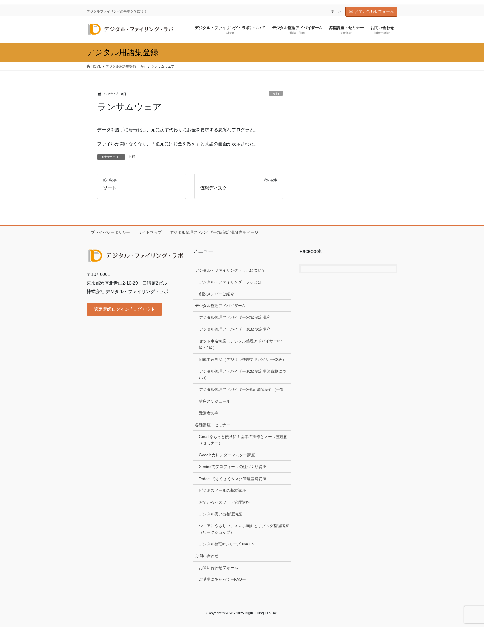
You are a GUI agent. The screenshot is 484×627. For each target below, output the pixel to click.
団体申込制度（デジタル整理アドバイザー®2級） (242, 359)
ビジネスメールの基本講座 (222, 490)
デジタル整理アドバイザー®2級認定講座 (235, 317)
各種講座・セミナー (212, 425)
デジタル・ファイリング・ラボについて (230, 270)
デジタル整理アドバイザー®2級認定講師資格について (242, 374)
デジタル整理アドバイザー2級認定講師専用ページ (214, 232)
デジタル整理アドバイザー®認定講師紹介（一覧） (243, 389)
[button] (124, 309)
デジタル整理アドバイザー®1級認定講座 (235, 329)
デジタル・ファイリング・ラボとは (230, 282)
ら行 (276, 93)
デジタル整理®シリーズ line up (226, 544)
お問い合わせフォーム (374, 11)
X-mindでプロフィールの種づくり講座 (232, 466)
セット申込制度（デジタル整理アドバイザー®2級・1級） (240, 344)
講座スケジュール (214, 401)
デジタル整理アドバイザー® (220, 305)
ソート (110, 188)
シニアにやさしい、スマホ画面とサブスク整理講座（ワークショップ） (244, 529)
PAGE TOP (467, 603)
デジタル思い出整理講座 (220, 514)
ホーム (336, 11)
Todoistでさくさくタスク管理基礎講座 (232, 478)
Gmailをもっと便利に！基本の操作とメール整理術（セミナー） (243, 439)
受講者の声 (208, 413)
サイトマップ (150, 232)
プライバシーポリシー (110, 232)
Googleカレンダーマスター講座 (227, 455)
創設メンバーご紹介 (216, 294)
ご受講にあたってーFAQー (222, 579)
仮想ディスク (213, 188)
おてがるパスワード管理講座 (224, 502)
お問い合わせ (206, 556)
